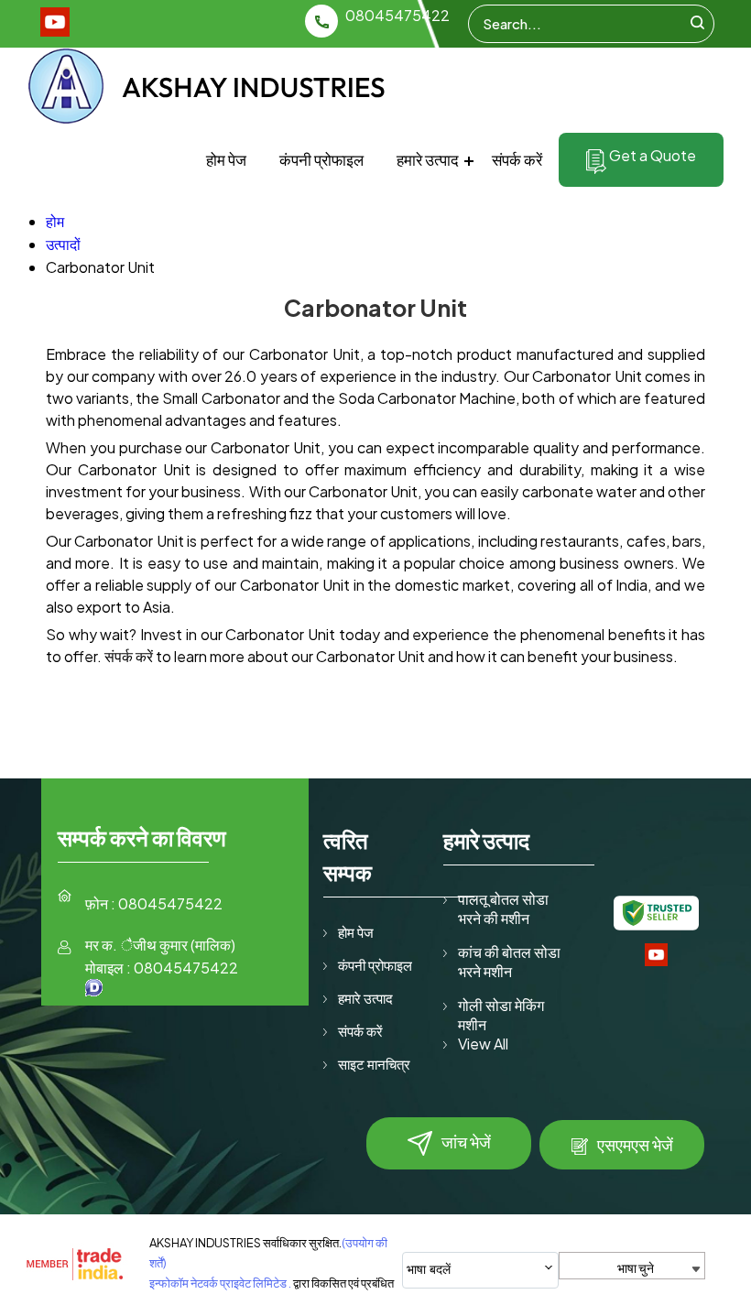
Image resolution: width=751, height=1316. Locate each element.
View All (483, 1043)
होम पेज (226, 159)
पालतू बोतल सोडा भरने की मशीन (503, 908)
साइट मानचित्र (374, 1063)
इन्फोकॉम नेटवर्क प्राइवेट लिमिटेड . (220, 1283)
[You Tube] (55, 30)
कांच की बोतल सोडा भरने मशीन (509, 961)
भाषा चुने (635, 1267)
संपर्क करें (517, 159)
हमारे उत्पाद (428, 159)
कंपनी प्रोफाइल (321, 159)
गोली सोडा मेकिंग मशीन (501, 1014)
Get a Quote (651, 155)
